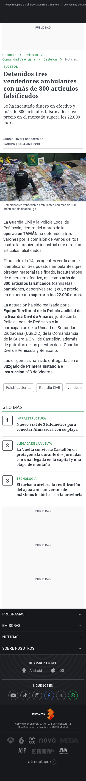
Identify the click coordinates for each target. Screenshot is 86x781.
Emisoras (31, 55)
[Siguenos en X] (61, 695)
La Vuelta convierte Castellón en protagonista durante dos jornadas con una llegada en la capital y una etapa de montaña (49, 457)
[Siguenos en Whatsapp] (73, 695)
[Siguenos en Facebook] (49, 695)
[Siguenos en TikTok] (25, 695)
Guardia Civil (49, 387)
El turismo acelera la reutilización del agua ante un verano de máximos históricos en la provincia (50, 489)
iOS (61, 670)
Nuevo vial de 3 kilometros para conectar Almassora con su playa (47, 427)
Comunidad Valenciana (18, 59)
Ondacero (9, 55)
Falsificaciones (18, 387)
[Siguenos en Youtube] (13, 695)
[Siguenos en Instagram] (37, 695)
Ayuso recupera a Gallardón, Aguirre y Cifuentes (32, 4)
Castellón (50, 59)
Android (35, 670)
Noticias (71, 59)
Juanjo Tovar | (13, 139)
